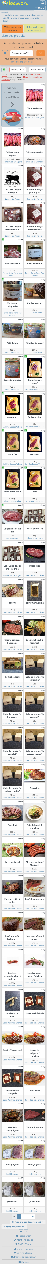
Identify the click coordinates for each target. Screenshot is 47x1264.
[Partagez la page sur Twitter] (21, 1231)
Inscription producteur (25, 1257)
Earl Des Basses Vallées (34, 389)
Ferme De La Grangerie (34, 117)
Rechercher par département (35, 28)
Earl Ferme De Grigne (35, 538)
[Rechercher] (40, 53)
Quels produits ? (17, 1226)
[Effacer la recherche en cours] (5, 53)
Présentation (24, 1235)
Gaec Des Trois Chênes (34, 575)
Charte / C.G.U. (25, 1243)
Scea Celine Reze (35, 312)
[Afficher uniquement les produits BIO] (4, 69)
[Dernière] (32, 1216)
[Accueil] (15, 2)
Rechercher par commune (13, 28)
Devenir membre (25, 1249)
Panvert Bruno (12, 538)
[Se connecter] (42, 2)
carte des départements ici (23, 61)
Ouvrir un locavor (24, 1253)
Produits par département (27, 1222)
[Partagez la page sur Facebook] (26, 1231)
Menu (41, 8)
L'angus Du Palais (12, 199)
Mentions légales (24, 1239)
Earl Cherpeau (12, 1174)
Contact (25, 1262)
